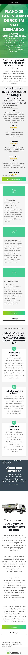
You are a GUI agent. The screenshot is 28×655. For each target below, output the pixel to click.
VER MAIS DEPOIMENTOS (15, 179)
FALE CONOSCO (15, 2)
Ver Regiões (14, 313)
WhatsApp (15, 318)
